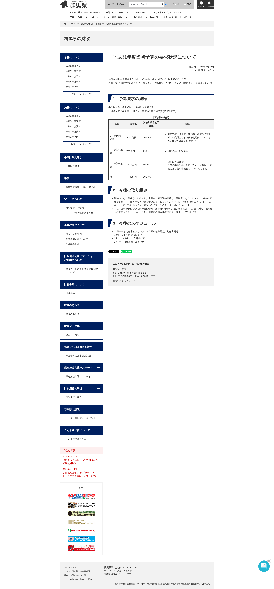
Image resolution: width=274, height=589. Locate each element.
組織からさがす (171, 17)
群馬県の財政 (87, 24)
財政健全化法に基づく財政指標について (78, 258)
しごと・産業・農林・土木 (116, 17)
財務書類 (70, 293)
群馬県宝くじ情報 (75, 208)
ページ (180, 4)
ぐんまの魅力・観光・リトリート (85, 12)
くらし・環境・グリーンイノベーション (170, 12)
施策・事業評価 (74, 234)
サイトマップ (70, 567)
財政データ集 (72, 326)
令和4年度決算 (73, 126)
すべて (171, 4)
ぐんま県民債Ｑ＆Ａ (76, 439)
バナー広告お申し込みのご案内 (78, 579)
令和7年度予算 (73, 71)
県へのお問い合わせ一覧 (75, 575)
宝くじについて (73, 199)
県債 (66, 178)
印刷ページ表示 (206, 70)
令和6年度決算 (73, 116)
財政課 (116, 269)
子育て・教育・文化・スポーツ (84, 17)
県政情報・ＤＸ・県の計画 (146, 17)
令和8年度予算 (73, 66)
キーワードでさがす (117, 4)
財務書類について (74, 284)
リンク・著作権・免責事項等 (77, 571)
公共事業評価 (72, 244)
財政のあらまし (73, 305)
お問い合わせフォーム (124, 281)
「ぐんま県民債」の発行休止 (80, 418)
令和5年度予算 (73, 81)
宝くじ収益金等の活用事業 (79, 213)
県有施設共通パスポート (78, 367)
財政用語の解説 (73, 388)
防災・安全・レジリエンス (118, 12)
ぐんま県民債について (77, 430)
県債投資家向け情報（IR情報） (82, 187)
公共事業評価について (77, 239)
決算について (72, 107)
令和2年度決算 (73, 137)
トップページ (73, 24)
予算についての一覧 (81, 94)
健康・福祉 (141, 12)
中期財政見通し (73, 157)
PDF (189, 4)
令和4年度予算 (73, 87)
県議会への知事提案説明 (78, 346)
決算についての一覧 (81, 144)
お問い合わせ (189, 17)
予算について (72, 57)
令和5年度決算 (73, 121)
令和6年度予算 (73, 76)
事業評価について (74, 225)
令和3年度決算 (73, 131)
